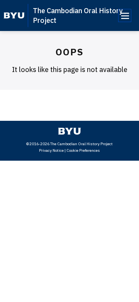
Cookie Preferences (83, 150)
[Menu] (124, 15)
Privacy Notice (51, 150)
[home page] (14, 15)
